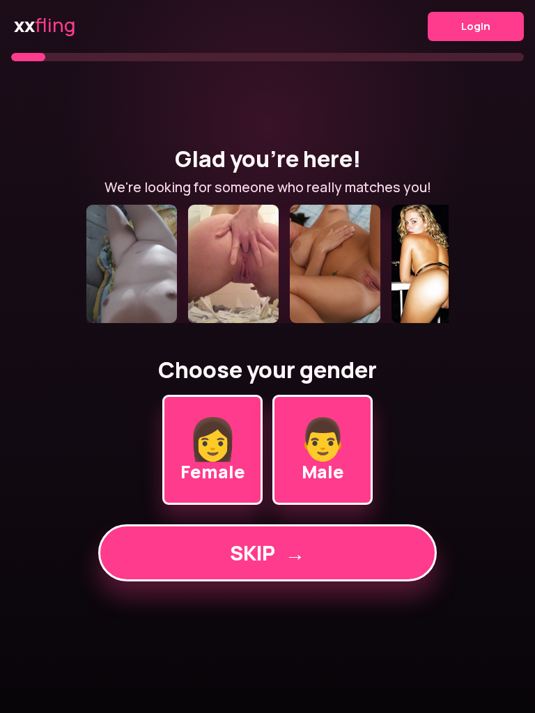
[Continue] (267, 264)
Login (475, 26)
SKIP (267, 553)
